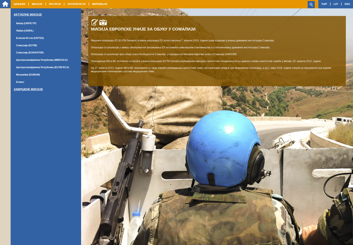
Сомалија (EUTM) (26, 45)
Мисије (37, 4)
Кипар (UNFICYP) (26, 23)
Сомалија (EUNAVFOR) (30, 52)
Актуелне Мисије (28, 14)
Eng (347, 4)
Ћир (324, 4)
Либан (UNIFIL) (25, 30)
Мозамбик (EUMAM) (28, 74)
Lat (336, 4)
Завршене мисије (28, 89)
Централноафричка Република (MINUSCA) (42, 60)
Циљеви (19, 4)
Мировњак (99, 4)
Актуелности (76, 4)
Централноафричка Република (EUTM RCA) (42, 67)
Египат (20, 82)
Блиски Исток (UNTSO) (30, 38)
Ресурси (55, 4)
